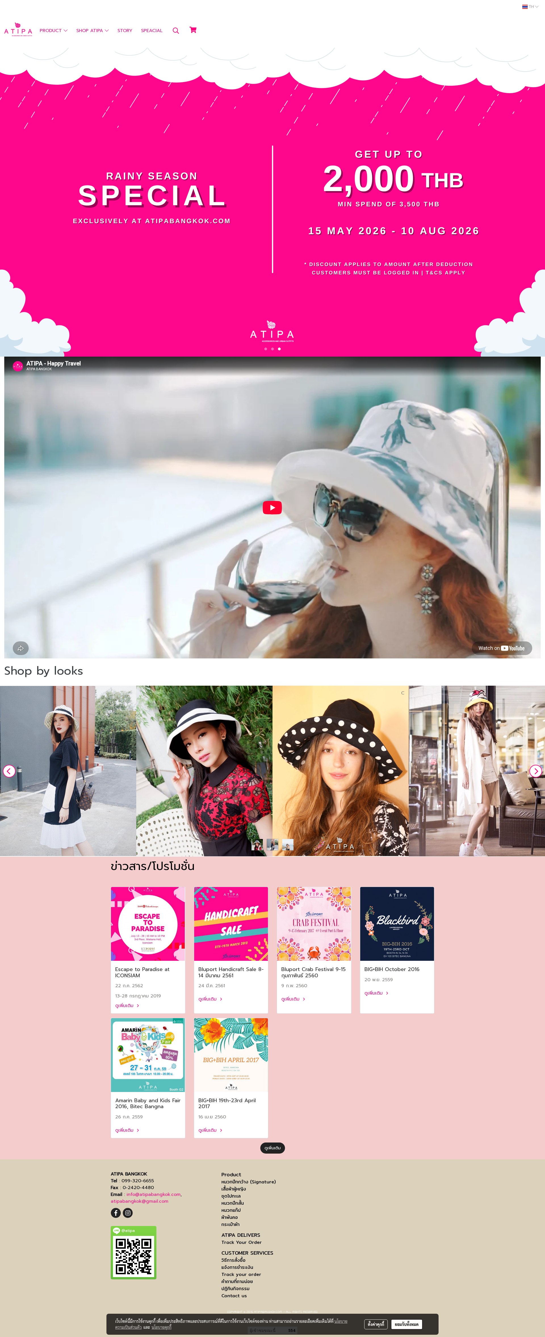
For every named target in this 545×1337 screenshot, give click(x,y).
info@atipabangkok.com (154, 1194)
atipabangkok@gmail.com (139, 1201)
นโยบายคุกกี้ (161, 1327)
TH (531, 7)
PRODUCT (52, 30)
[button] (176, 30)
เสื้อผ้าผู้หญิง (233, 1188)
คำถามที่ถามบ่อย (237, 1281)
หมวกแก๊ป (231, 1210)
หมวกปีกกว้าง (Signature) (248, 1181)
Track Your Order (241, 1242)
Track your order (241, 1274)
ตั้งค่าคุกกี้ (376, 1324)
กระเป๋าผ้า (230, 1224)
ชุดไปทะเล (231, 1196)
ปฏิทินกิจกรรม (235, 1288)
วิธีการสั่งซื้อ (233, 1260)
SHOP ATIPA (90, 30)
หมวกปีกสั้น (232, 1203)
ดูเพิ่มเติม (125, 1005)
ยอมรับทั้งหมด (407, 1324)
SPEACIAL (152, 30)
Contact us (234, 1295)
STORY (125, 30)
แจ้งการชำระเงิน (237, 1267)
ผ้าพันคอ (229, 1217)
